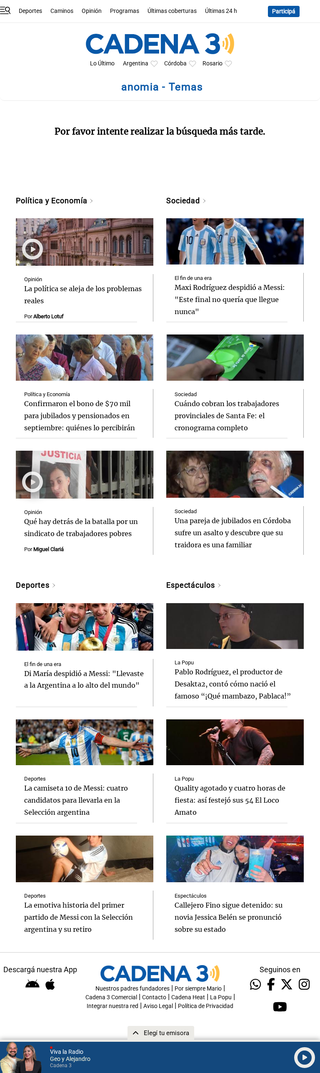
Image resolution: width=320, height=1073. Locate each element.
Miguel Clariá (48, 549)
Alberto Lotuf (48, 316)
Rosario (212, 63)
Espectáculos (191, 585)
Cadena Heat (188, 997)
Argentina (135, 63)
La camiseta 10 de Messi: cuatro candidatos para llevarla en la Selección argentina (76, 800)
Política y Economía (52, 200)
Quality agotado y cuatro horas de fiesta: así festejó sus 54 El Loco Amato (230, 800)
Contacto (154, 997)
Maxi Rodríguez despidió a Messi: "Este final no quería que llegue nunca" (230, 299)
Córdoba (175, 63)
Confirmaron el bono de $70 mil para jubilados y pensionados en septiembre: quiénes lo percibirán (79, 415)
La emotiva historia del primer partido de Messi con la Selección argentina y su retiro (78, 917)
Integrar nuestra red (112, 1006)
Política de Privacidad (205, 1006)
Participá (283, 11)
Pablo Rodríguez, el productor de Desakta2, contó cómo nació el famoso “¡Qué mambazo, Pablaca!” (233, 684)
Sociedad (184, 200)
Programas (124, 11)
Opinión (92, 11)
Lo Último (102, 63)
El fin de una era (193, 278)
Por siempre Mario (198, 988)
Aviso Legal (158, 1006)
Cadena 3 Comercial (111, 997)
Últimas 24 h (221, 11)
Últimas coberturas (172, 11)
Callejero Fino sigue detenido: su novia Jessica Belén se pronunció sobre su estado (228, 917)
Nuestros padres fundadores (132, 988)
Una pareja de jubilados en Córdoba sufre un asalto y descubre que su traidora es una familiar (233, 533)
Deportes (30, 11)
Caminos (61, 11)
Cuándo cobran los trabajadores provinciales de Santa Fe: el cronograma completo (227, 415)
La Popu (184, 662)
